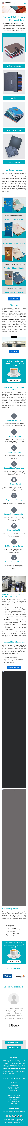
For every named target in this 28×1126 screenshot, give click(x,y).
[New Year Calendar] (14, 146)
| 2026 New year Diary (17, 1122)
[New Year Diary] (14, 49)
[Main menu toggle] (24, 3)
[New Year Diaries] (14, 114)
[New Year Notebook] (14, 82)
